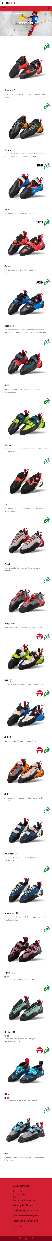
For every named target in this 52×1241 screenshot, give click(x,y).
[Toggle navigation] (4, 8)
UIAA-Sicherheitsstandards (24, 1200)
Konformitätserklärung (26, 1210)
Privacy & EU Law (23, 1205)
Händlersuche (18, 1194)
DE (49, 3)
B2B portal (17, 1191)
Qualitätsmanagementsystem (25, 1216)
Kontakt (15, 1197)
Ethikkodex (17, 1226)
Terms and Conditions (25, 1221)
